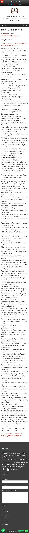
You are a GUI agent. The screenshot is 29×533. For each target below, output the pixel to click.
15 (21, 43)
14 (19, 43)
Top (2, 433)
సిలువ (16, 469)
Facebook (6, 515)
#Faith (22, 452)
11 (13, 43)
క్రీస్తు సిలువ (11, 464)
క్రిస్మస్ (6, 464)
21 (5, 45)
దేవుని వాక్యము (18, 467)
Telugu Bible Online (14, 16)
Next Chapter (18, 433)
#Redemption (12, 453)
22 (7, 45)
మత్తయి (18, 36)
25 (13, 45)
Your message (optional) (9, 490)
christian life (24, 453)
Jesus (7, 459)
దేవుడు (4, 467)
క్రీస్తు (8, 464)
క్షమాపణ (20, 464)
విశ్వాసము (12, 469)
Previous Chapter (9, 433)
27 (16, 45)
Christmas (4, 455)
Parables (20, 459)
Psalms (24, 459)
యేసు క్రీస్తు (6, 469)
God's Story (21, 457)
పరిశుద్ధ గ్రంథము (7, 36)
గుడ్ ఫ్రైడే (23, 464)
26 (14, 45)
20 (3, 45)
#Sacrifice (16, 453)
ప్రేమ (24, 466)
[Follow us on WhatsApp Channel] (3, 530)
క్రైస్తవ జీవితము (16, 464)
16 (23, 43)
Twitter (5, 517)
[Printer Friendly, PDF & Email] (7, 34)
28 (18, 45)
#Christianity (4, 452)
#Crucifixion (18, 452)
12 (15, 43)
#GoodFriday (25, 452)
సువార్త (18, 469)
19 (1, 45)
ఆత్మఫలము (19, 462)
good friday (25, 457)
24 (11, 45)
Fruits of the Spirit (15, 457)
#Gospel (3, 453)
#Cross (15, 452)
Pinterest (6, 522)
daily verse (19, 455)
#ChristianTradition (10, 452)
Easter (3, 457)
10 (11, 43)
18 (26, 43)
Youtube (6, 519)
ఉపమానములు (25, 462)
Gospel (3, 459)
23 (9, 45)
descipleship (24, 455)
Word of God (12, 462)
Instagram (6, 524)
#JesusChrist (7, 453)
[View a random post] (26, 25)
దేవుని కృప (9, 466)
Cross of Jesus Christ (12, 455)
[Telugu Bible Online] (2, 25)
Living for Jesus (14, 459)
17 (25, 43)
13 (17, 43)
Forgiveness (7, 457)
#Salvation (19, 453)
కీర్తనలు (3, 464)
